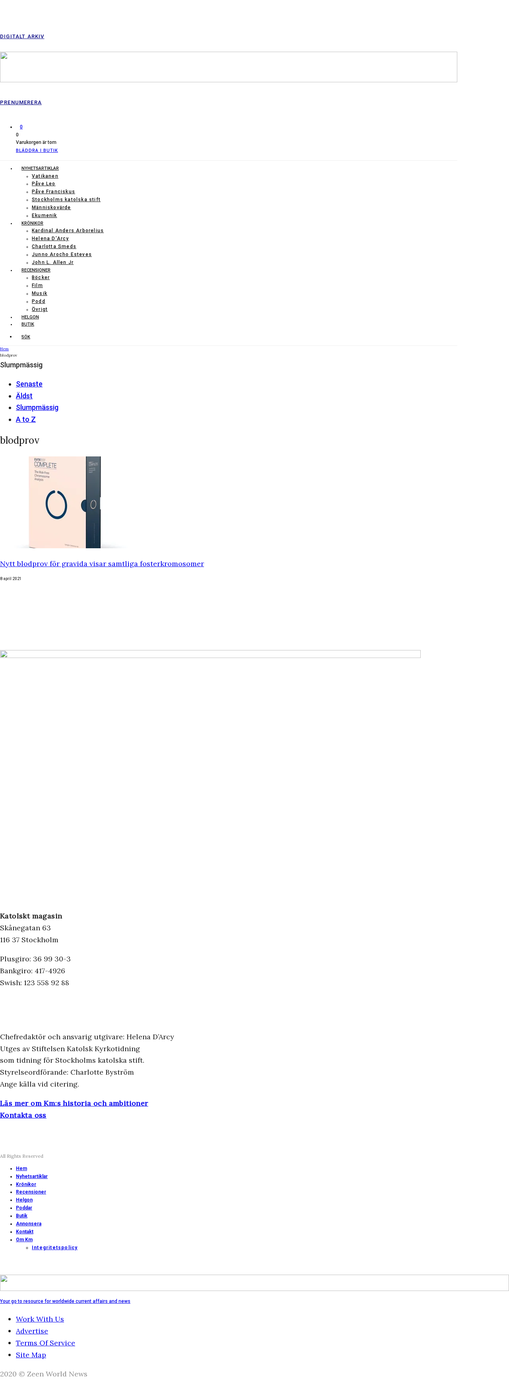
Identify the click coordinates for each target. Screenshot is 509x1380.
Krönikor (32, 223)
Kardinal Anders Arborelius (68, 230)
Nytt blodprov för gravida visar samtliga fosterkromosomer (102, 563)
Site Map (31, 1354)
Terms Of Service (45, 1342)
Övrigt (40, 309)
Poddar (24, 1208)
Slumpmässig (37, 407)
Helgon (30, 317)
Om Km (24, 1239)
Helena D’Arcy (50, 238)
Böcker (41, 277)
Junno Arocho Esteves (62, 254)
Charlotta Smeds (54, 246)
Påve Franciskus (53, 191)
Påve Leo (44, 183)
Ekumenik (44, 215)
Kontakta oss (23, 1115)
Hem (21, 1168)
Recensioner (36, 270)
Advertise (32, 1330)
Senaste (29, 384)
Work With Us (40, 1319)
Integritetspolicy (55, 1247)
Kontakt (24, 1231)
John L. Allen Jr (53, 262)
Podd (38, 301)
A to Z (26, 419)
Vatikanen (45, 176)
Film (37, 285)
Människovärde (51, 207)
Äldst (24, 396)
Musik (39, 293)
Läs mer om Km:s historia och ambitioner (74, 1103)
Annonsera (28, 1224)
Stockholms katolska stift (66, 199)
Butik (27, 324)
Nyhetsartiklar (40, 168)
